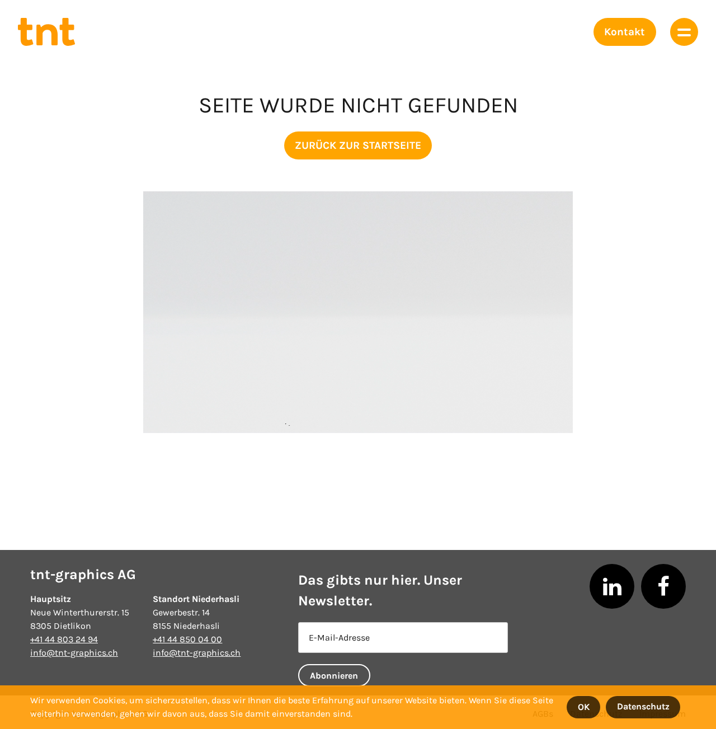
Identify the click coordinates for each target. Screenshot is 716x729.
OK (584, 707)
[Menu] (684, 32)
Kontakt (624, 32)
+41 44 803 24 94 (64, 639)
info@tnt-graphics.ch (74, 652)
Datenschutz (643, 706)
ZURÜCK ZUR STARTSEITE (358, 145)
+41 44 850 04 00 (187, 639)
